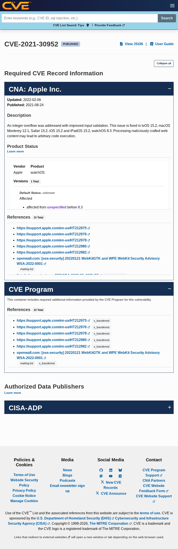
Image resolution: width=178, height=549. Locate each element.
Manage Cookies (24, 501)
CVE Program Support (154, 472)
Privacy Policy (24, 490)
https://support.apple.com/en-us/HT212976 (52, 234)
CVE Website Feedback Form (152, 488)
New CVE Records (112, 485)
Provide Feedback (108, 25)
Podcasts (67, 480)
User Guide (164, 44)
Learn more (15, 151)
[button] (172, 5)
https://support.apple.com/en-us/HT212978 (52, 240)
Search (167, 18)
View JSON (133, 44)
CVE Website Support (154, 496)
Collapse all (164, 63)
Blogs (67, 475)
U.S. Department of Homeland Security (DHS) (74, 518)
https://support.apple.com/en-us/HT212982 (52, 252)
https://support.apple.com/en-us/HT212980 (52, 246)
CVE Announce (113, 493)
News (67, 470)
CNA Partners (154, 480)
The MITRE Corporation (109, 523)
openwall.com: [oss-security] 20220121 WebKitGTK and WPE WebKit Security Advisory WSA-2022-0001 (88, 261)
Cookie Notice (24, 496)
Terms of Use (24, 475)
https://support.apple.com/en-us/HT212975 (52, 228)
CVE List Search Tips (68, 25)
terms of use (150, 513)
